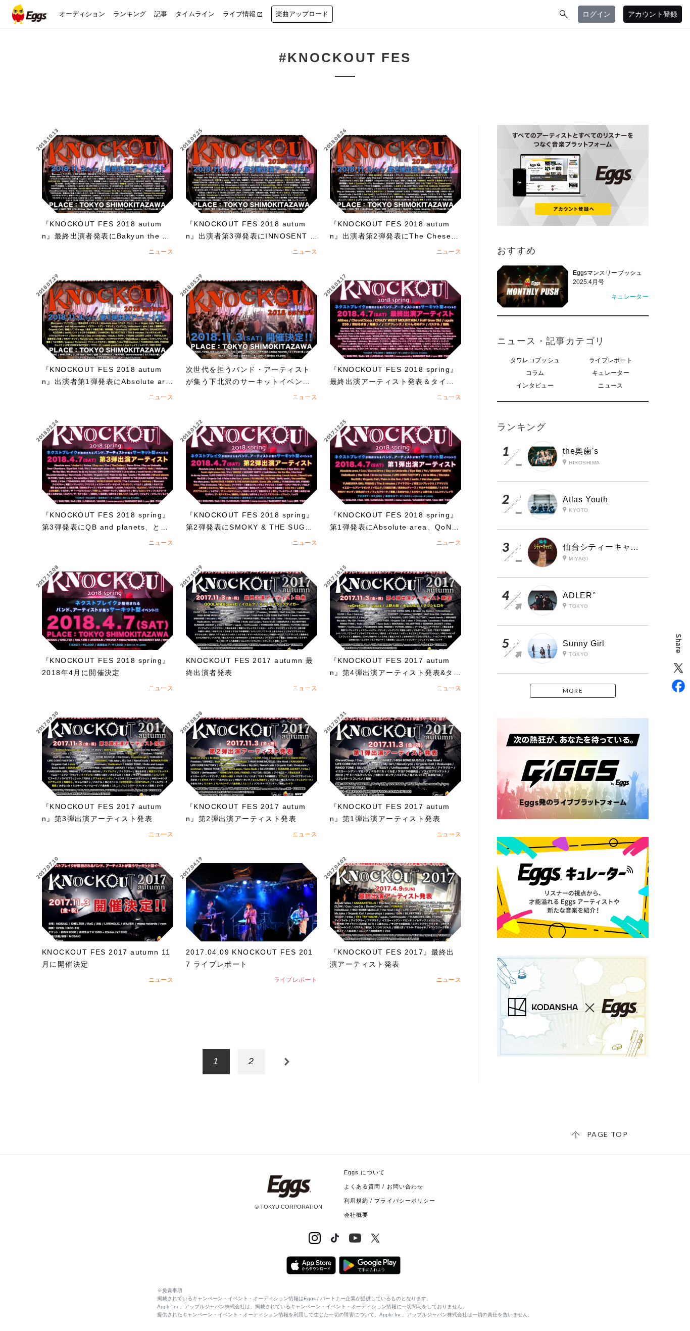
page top (607, 1134)
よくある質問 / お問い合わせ (384, 1186)
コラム (535, 372)
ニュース (610, 385)
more (573, 690)
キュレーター (610, 372)
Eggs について (364, 1172)
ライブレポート (610, 360)
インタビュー (535, 385)
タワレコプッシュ (535, 360)
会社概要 (356, 1215)
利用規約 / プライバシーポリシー (390, 1201)
